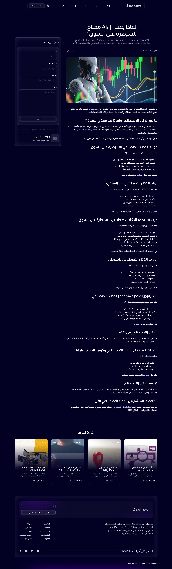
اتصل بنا (29, 531)
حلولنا (138, 175)
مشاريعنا (146, 375)
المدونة (47, 539)
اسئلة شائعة (45, 535)
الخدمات (47, 528)
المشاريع (28, 528)
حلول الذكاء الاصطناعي (86, 130)
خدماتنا (136, 324)
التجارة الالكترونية (44, 531)
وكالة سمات (94, 109)
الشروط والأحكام (26, 539)
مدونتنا (118, 287)
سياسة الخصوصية (25, 535)
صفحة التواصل (131, 392)
